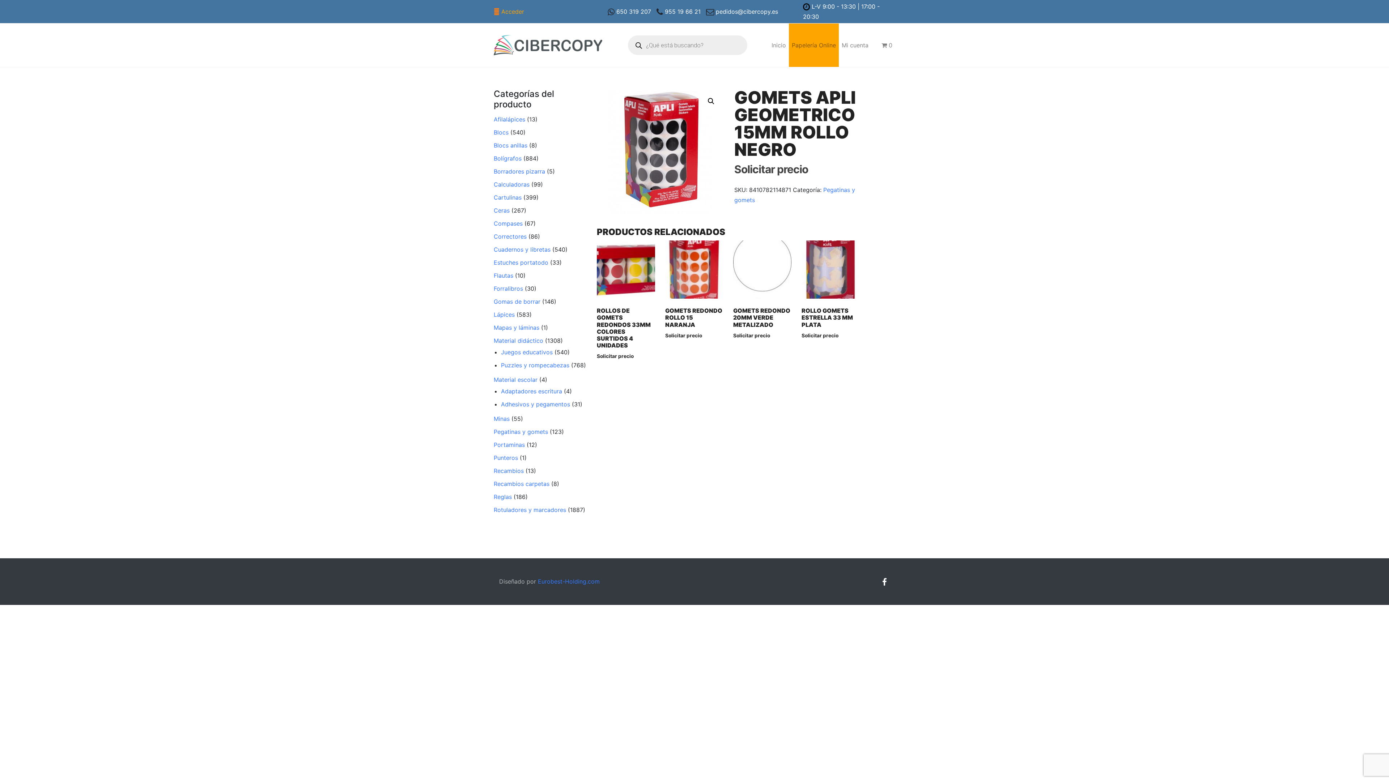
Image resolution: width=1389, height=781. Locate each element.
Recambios (509, 470)
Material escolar (516, 379)
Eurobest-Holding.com (569, 581)
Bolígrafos (508, 158)
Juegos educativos (527, 352)
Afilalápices (509, 119)
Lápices (504, 314)
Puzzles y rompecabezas (535, 365)
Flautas (503, 275)
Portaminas (509, 444)
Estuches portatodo (521, 262)
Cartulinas (508, 197)
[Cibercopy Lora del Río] (548, 45)
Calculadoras (512, 184)
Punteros (506, 457)
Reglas (503, 496)
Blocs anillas (510, 145)
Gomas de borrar (517, 301)
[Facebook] (884, 581)
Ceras (502, 210)
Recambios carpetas (521, 483)
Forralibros (508, 288)
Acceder (512, 11)
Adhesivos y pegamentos (535, 404)
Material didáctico (518, 340)
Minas (502, 418)
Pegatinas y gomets (521, 431)
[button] (711, 101)
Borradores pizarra (519, 171)
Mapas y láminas (516, 327)
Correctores (510, 236)
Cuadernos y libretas (522, 249)
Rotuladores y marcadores (530, 509)
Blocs (501, 132)
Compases (508, 223)
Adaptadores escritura (531, 391)
